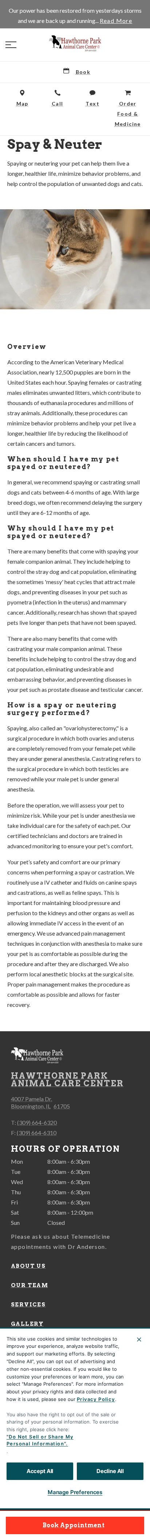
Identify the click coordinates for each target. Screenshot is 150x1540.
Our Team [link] (29, 1285)
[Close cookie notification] (139, 1339)
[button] (10, 44)
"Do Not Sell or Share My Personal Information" (40, 1440)
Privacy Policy (96, 1399)
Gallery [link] (27, 1324)
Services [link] (28, 1304)
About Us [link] (28, 1266)
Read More (116, 20)
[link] (75, 43)
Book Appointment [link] (73, 1525)
